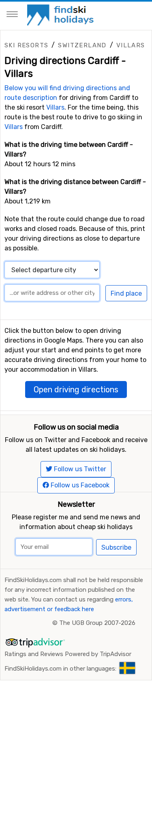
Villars (130, 45)
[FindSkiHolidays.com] (61, 14)
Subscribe (116, 547)
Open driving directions (76, 389)
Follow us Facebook (79, 485)
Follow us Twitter (79, 469)
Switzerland (82, 45)
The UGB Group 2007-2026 (97, 623)
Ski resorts (26, 45)
